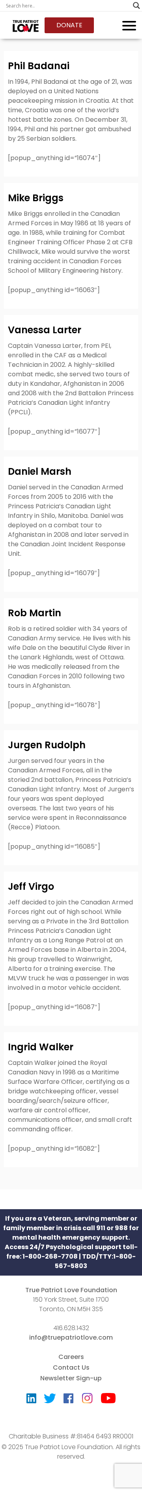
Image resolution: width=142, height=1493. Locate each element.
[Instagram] (87, 1395)
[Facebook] (68, 1400)
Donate (69, 25)
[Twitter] (50, 1400)
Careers (71, 1356)
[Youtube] (108, 1400)
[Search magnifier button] (136, 5)
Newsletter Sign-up (71, 1378)
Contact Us (71, 1367)
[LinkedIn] (31, 1400)
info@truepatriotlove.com (71, 1337)
